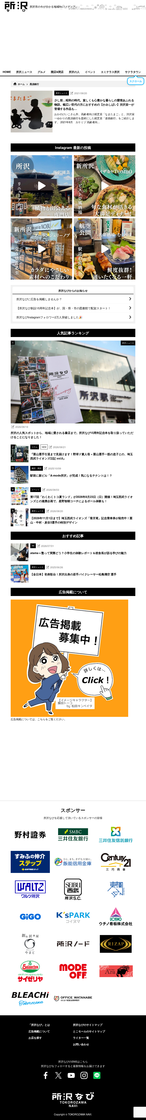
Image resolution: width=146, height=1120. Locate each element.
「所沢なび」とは (39, 1025)
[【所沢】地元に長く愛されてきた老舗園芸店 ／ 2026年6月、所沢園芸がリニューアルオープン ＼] (41, 185)
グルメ (42, 72)
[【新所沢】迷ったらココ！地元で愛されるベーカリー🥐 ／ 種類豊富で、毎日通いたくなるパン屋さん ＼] (41, 249)
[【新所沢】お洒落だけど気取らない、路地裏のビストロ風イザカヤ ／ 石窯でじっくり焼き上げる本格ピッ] (104, 185)
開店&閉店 (57, 72)
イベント (90, 72)
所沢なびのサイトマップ (87, 1025)
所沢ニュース (24, 72)
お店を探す (35, 1038)
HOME (7, 72)
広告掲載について (39, 1031)
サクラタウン (133, 72)
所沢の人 (74, 72)
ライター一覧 (81, 1038)
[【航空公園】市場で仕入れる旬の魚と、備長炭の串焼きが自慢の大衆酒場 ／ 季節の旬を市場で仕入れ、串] (104, 249)
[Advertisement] (73, 41)
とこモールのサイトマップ (89, 1031)
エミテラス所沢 (110, 72)
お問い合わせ (81, 1044)
